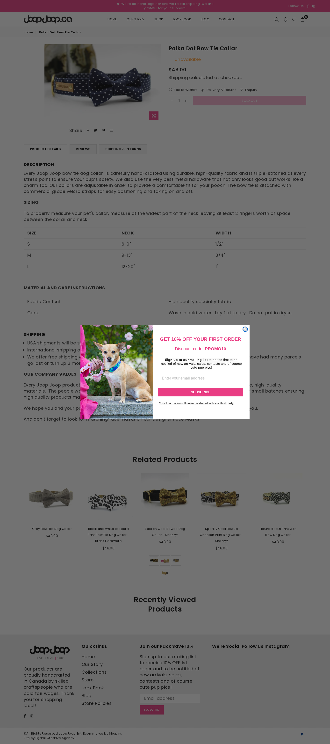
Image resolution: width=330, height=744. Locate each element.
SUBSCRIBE (200, 392)
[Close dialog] (245, 329)
